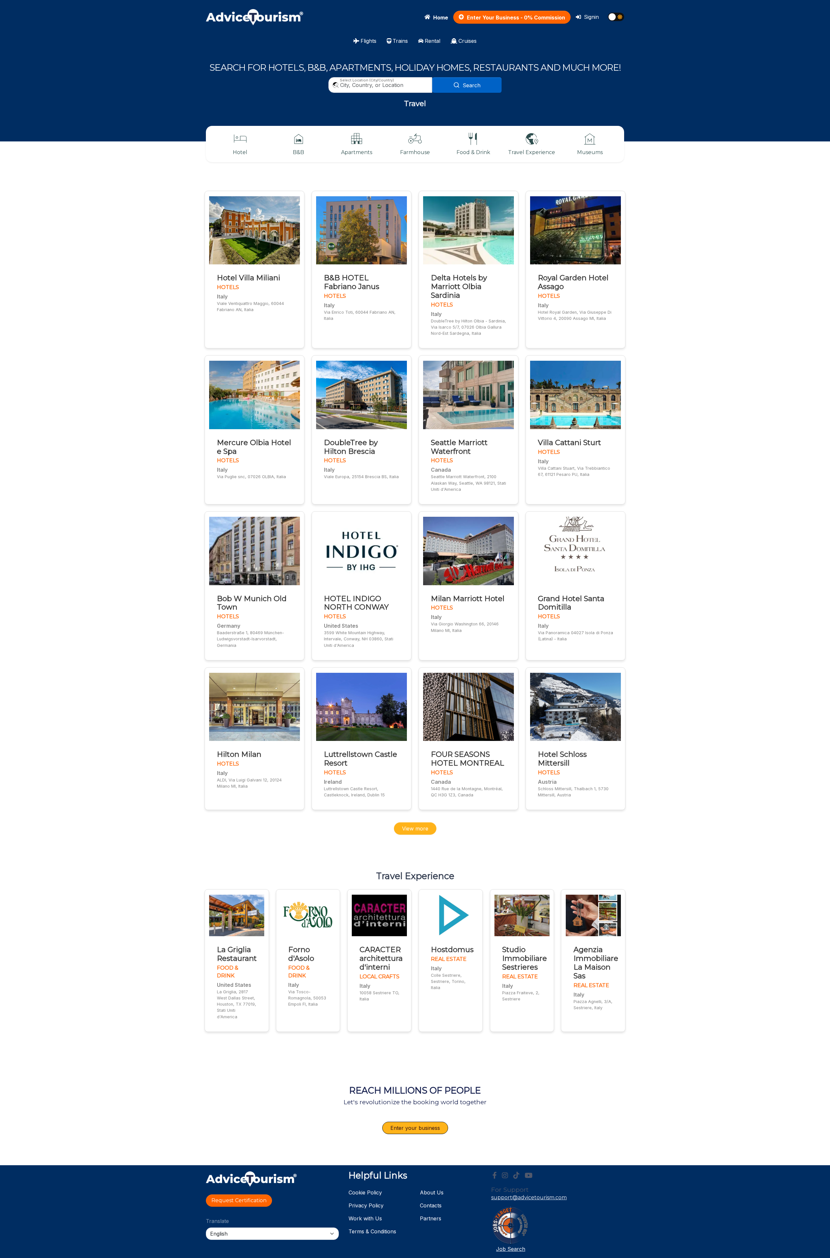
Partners (430, 1218)
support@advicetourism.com (529, 1197)
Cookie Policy (365, 1192)
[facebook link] (494, 1175)
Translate (217, 1221)
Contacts (431, 1205)
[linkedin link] (516, 1175)
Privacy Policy (366, 1205)
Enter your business (415, 1128)
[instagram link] (505, 1175)
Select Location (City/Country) (367, 80)
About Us (432, 1192)
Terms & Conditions (372, 1231)
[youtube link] (528, 1175)
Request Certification (239, 1200)
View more (415, 828)
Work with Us (365, 1218)
